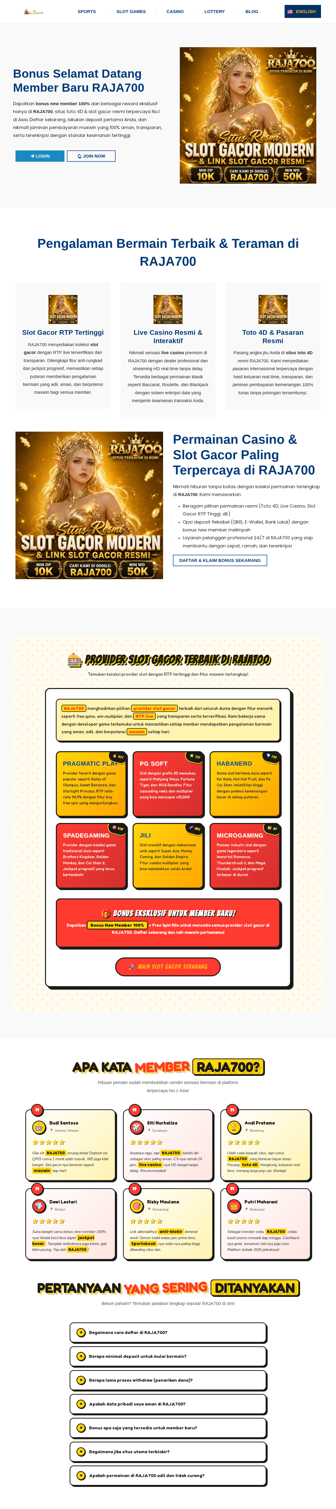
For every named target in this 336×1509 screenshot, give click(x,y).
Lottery (214, 11)
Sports (87, 11)
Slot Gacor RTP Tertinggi (63, 332)
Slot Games (131, 11)
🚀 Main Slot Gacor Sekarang (168, 967)
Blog (251, 11)
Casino (175, 11)
